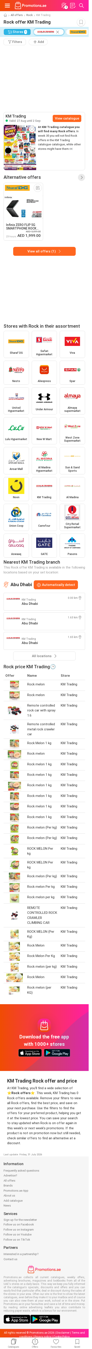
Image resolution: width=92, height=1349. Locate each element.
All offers (17, 15)
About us (9, 1195)
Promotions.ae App (16, 1190)
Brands (8, 1185)
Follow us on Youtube (17, 1234)
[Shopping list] (72, 5)
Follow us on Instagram (19, 1229)
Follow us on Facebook (19, 1224)
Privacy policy (42, 1336)
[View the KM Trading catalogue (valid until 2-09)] (20, 147)
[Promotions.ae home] (31, 5)
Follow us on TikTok (17, 1239)
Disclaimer (62, 1332)
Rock (29, 15)
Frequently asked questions (21, 1170)
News (7, 1205)
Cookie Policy (61, 1336)
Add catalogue (13, 1200)
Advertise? (10, 1175)
